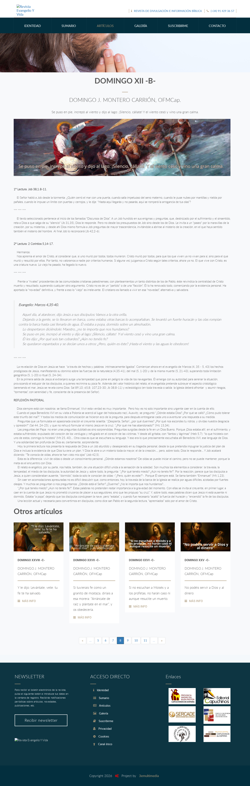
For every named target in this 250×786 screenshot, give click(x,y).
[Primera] (82, 640)
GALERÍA (140, 26)
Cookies (103, 736)
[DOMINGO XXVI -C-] (150, 536)
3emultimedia (149, 775)
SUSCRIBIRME (178, 26)
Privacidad (105, 728)
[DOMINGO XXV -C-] (205, 536)
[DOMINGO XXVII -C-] (94, 536)
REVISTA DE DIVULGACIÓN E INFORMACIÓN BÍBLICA (168, 11)
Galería (103, 713)
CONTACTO (217, 26)
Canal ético (104, 744)
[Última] (161, 640)
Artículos (104, 705)
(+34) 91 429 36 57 (222, 11)
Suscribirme (105, 721)
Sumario (103, 698)
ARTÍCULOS (105, 26)
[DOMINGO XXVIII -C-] (38, 536)
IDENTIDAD (32, 26)
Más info (29, 601)
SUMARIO (69, 26)
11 (145, 640)
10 (136, 640)
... (90, 640)
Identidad (102, 690)
